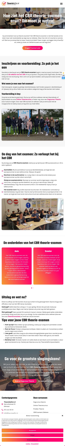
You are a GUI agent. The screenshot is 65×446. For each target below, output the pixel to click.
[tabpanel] (16, 266)
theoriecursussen (14, 316)
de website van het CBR (16, 74)
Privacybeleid (34, 444)
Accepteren (32, 430)
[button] (62, 415)
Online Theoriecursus (23, 99)
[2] (33, 288)
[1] (31, 288)
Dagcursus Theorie (54, 99)
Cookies (28, 444)
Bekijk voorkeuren (32, 440)
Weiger (32, 435)
